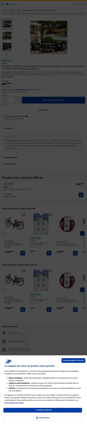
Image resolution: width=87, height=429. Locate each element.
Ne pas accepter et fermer (73, 360)
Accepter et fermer (44, 410)
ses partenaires (43, 371)
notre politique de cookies (14, 403)
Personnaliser (44, 418)
